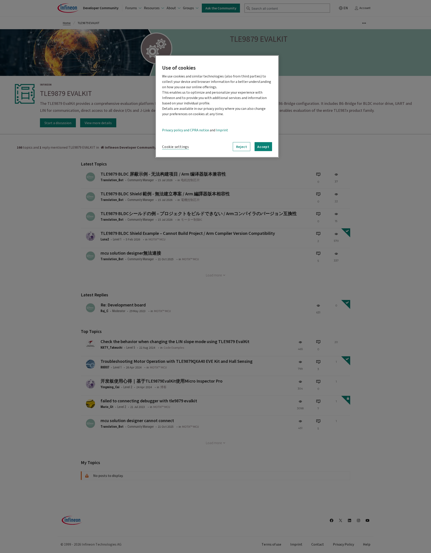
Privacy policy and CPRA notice (185, 130)
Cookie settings (175, 146)
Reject (241, 146)
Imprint (222, 130)
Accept (263, 146)
